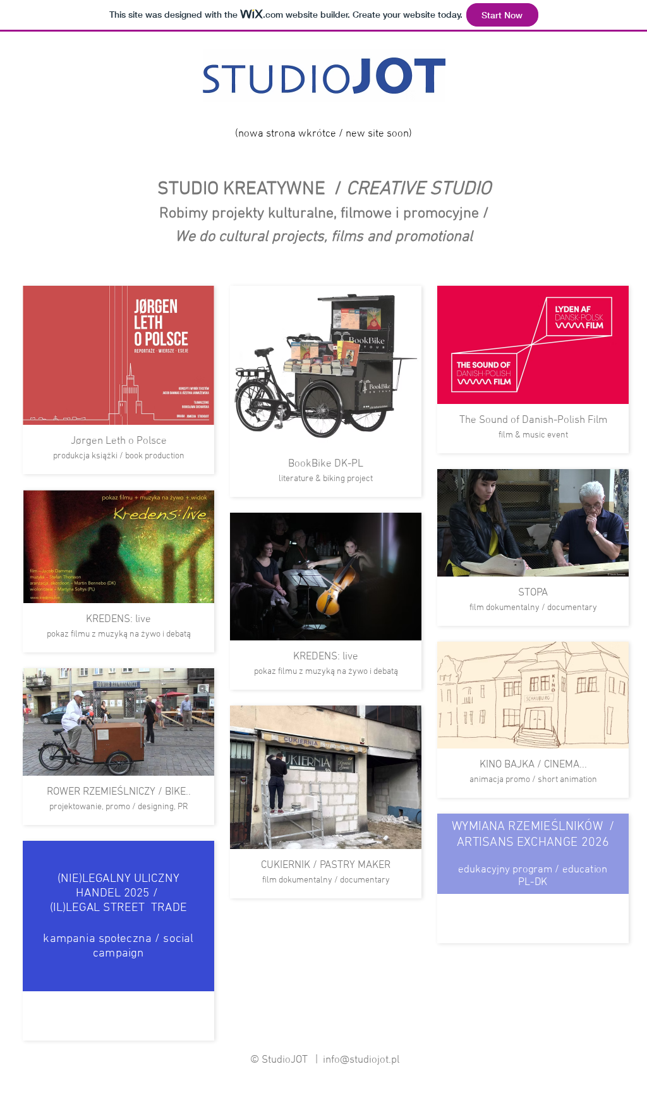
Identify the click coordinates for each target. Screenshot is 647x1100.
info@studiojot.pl (361, 1060)
